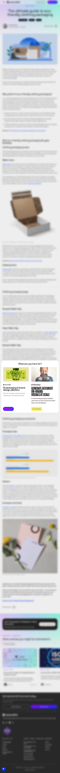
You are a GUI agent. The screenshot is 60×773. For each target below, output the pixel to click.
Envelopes (5, 507)
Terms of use (26, 767)
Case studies (48, 744)
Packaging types (6, 742)
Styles (4, 747)
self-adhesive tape (19, 435)
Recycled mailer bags (9, 313)
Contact (47, 749)
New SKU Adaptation (29, 759)
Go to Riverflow (36, 409)
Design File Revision (29, 756)
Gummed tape (6, 435)
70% (15, 76)
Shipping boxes (7, 269)
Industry (4, 744)
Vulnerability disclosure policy (37, 767)
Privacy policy (19, 767)
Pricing (47, 742)
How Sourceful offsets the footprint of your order (26, 261)
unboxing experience (34, 183)
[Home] (13, 2)
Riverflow (47, 747)
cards (14, 507)
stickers (11, 486)
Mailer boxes (6, 164)
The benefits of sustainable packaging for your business (28, 130)
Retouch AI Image (28, 754)
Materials (4, 749)
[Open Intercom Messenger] (4, 769)
